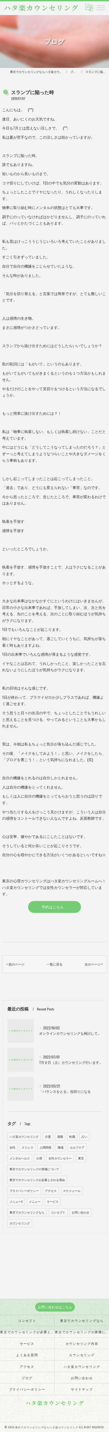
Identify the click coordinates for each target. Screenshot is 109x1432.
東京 (81, 1158)
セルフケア (77, 1147)
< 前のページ (15, 964)
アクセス (51, 1190)
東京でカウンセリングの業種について (34, 1169)
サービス (52, 1201)
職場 (60, 1147)
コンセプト (58, 1212)
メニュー (34, 1201)
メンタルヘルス (20, 1158)
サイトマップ (82, 1389)
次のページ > (94, 964)
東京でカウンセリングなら (27, 1212)
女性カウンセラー (60, 1158)
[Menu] (101, 7)
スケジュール (71, 1190)
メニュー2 (16, 1201)
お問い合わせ (80, 1212)
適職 (60, 1136)
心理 (39, 1158)
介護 (48, 1136)
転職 (72, 1136)
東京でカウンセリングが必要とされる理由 (37, 1180)
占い (84, 1136)
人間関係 (45, 1147)
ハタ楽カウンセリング (24, 1136)
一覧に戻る (54, 964)
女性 (12, 1147)
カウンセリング (20, 1223)
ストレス (27, 1147)
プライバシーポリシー (24, 1190)
